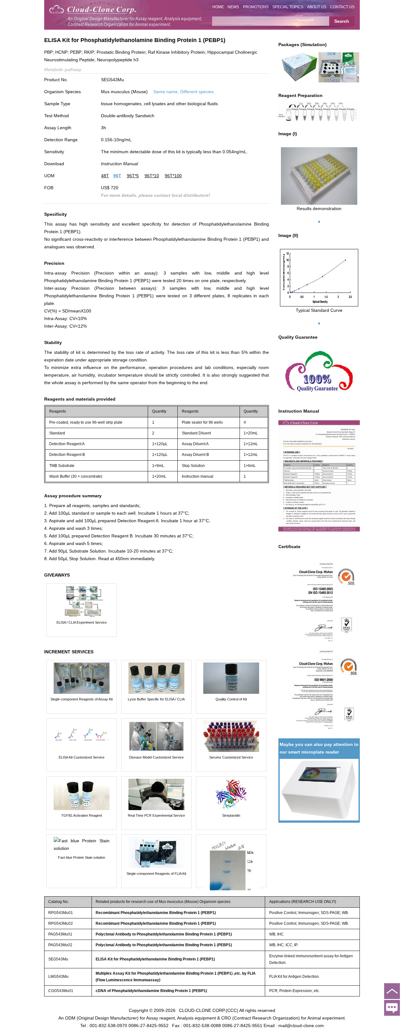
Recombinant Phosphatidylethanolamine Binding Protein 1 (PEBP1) (156, 913)
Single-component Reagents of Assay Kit (81, 699)
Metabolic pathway (62, 69)
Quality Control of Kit (231, 699)
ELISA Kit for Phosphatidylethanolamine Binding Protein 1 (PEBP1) (155, 959)
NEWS (233, 7)
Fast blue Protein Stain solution (81, 857)
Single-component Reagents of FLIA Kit (156, 873)
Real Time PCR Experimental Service (156, 815)
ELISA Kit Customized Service (81, 757)
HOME (218, 7)
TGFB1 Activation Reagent (81, 815)
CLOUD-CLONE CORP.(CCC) (208, 1010)
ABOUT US (316, 7)
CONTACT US (342, 7)
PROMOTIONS (256, 7)
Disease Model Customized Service (156, 757)
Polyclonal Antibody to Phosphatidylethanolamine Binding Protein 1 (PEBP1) (164, 934)
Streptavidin (231, 815)
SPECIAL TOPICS (287, 7)
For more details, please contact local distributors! (155, 195)
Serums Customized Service (231, 757)
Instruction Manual (119, 163)
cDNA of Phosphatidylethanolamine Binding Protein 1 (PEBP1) (151, 991)
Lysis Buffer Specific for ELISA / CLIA (156, 699)
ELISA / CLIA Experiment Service (81, 622)
